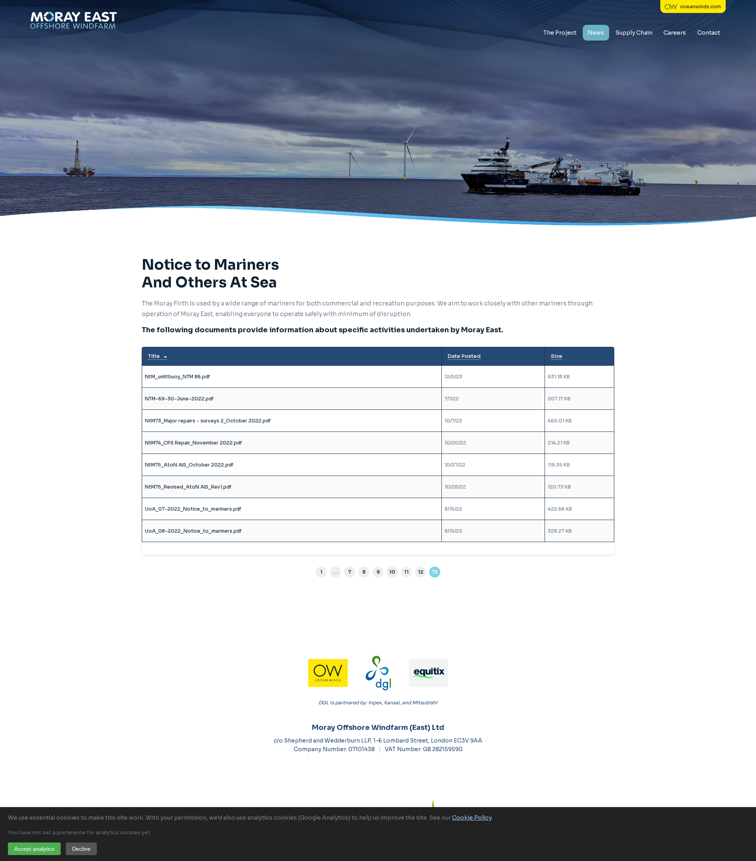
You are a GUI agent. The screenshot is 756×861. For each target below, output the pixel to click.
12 (420, 572)
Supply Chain (633, 32)
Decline (81, 849)
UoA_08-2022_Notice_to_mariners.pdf (193, 531)
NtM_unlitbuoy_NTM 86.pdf (177, 377)
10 (392, 572)
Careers (674, 32)
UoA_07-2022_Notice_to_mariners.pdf (193, 509)
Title (154, 356)
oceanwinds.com (700, 6)
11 (406, 572)
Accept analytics (34, 849)
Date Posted (464, 356)
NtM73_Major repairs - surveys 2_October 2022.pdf (208, 421)
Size (556, 356)
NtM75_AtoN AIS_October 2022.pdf (189, 465)
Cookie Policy (471, 817)
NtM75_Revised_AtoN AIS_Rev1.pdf (188, 487)
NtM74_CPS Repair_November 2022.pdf (193, 443)
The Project (559, 32)
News (595, 32)
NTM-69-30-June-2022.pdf (179, 399)
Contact (708, 32)
